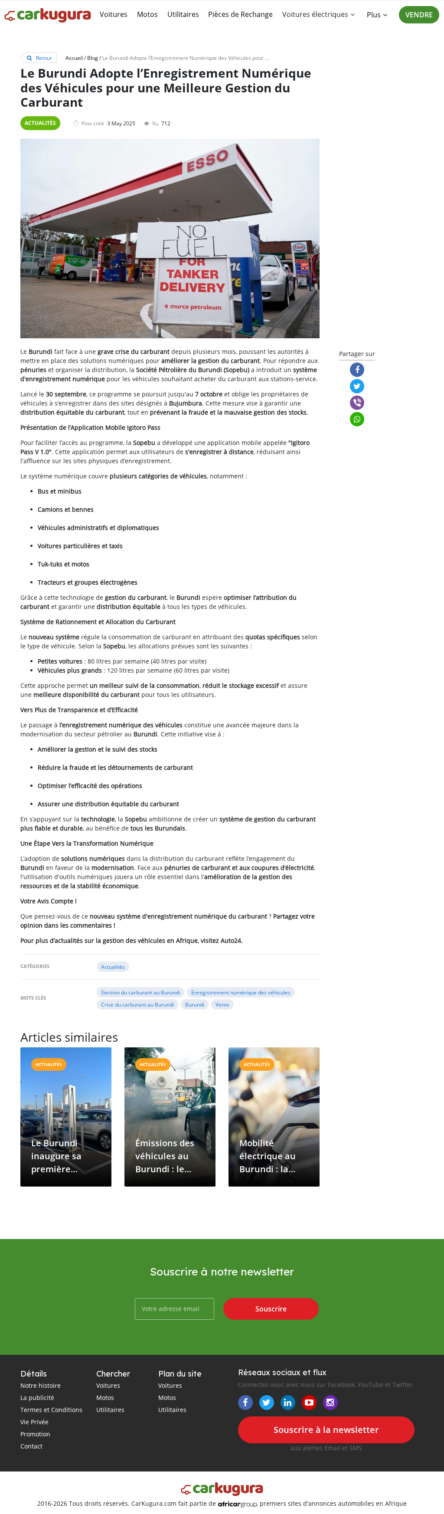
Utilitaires (183, 14)
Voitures (113, 14)
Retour (43, 57)
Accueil (74, 57)
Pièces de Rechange (240, 14)
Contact (31, 1446)
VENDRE (419, 15)
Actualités (40, 123)
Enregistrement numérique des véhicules (241, 992)
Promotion (35, 1434)
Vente (222, 1004)
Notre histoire (40, 1385)
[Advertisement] (378, 205)
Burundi (194, 1004)
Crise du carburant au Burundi (137, 1004)
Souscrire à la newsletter (326, 1430)
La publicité (37, 1397)
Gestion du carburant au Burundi (140, 992)
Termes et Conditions (51, 1410)
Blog (92, 57)
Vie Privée (34, 1422)
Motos (147, 14)
